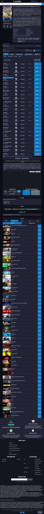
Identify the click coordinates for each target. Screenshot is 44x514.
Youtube (18, 459)
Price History (10, 56)
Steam (29, 34)
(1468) (37, 209)
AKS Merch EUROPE (38, 474)
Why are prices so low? (13, 446)
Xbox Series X (26, 35)
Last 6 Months (14, 191)
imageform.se (28, 30)
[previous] (4, 19)
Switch (29, 35)
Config (15, 56)
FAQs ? (10, 452)
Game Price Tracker (38, 461)
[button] (42, 1)
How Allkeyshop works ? (13, 444)
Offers (5, 56)
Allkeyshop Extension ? (13, 454)
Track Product (12, 193)
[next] (11, 19)
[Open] (2, 1)
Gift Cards (37, 464)
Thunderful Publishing (29, 33)
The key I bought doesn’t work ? (14, 448)
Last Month (19, 191)
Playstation (26, 467)
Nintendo (25, 471)
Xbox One (21, 35)
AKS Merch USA (37, 472)
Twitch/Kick (4, 459)
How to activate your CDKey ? (14, 450)
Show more (18, 158)
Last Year (10, 191)
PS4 (19, 35)
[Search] (42, 4)
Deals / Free (37, 466)
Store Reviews (37, 468)
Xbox (25, 463)
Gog (27, 34)
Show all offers (25, 158)
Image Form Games (29, 31)
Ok (20, 512)
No (23, 512)
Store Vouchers (37, 459)
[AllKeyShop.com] (17, 1)
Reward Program (38, 463)
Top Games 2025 (38, 470)
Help (41, 512)
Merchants (4, 461)
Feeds (20, 56)
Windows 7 (8, 201)
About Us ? (11, 443)
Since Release (5, 191)
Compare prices (29, 156)
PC (24, 459)
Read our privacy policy (28, 510)
